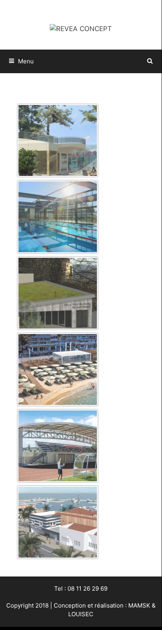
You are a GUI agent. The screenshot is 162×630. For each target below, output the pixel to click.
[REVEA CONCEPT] (81, 28)
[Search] (150, 61)
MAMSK (139, 605)
